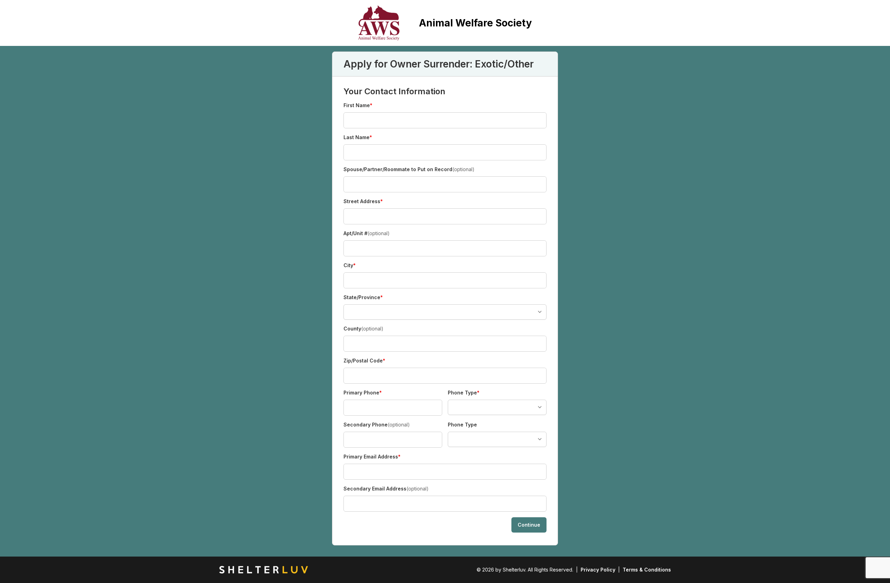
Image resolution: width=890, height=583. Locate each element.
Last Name (357, 137)
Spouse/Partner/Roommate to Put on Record (409, 169)
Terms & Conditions (647, 570)
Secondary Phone (376, 425)
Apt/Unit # (366, 233)
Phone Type (463, 393)
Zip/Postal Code (364, 361)
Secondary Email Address (386, 489)
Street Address (363, 201)
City (355, 265)
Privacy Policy (598, 570)
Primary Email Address (371, 457)
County (363, 329)
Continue (529, 525)
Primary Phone (362, 393)
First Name (357, 105)
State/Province (363, 297)
